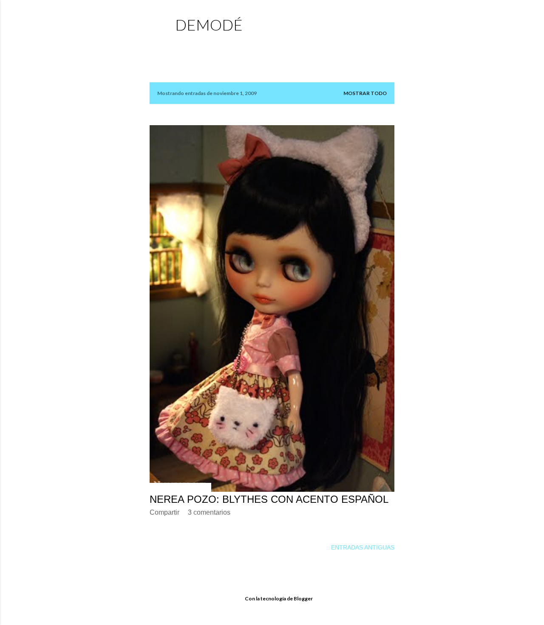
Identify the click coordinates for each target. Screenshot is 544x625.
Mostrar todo (365, 93)
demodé (209, 24)
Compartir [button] (164, 512)
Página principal (205, 44)
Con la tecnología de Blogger (279, 598)
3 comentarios (209, 512)
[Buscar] (389, 23)
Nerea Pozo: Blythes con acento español (269, 499)
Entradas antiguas (362, 547)
